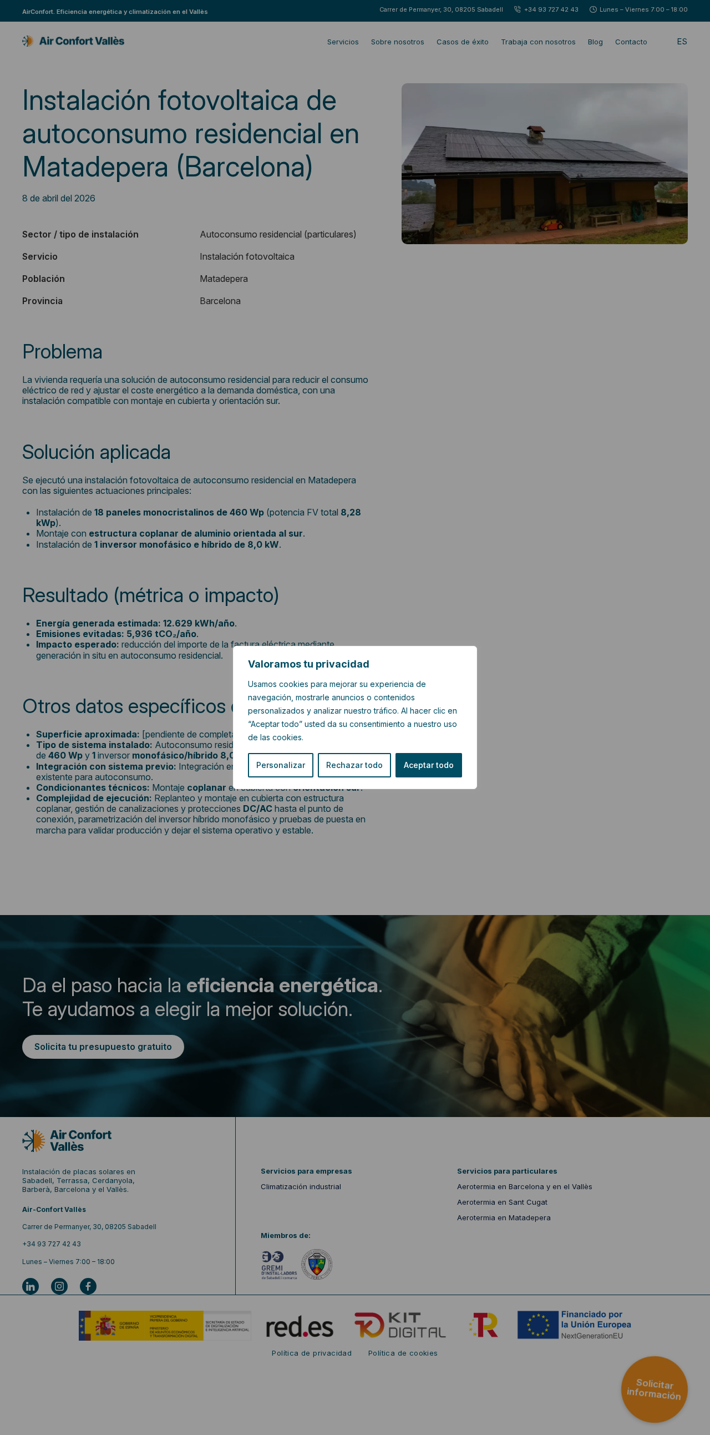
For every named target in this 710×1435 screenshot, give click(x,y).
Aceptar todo (429, 765)
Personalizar (280, 765)
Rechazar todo (354, 765)
